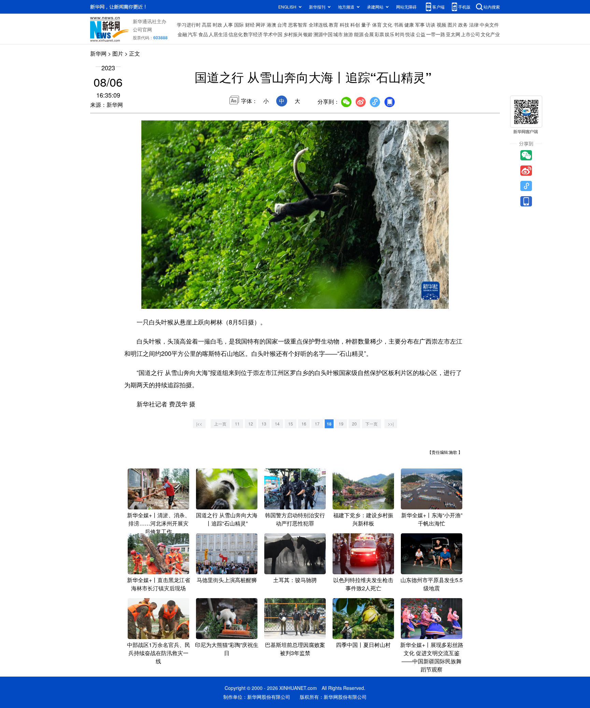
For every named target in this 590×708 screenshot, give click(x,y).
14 (277, 424)
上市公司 (470, 34)
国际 (239, 24)
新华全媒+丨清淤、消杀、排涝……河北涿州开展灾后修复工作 (158, 523)
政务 (463, 24)
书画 (398, 24)
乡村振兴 (293, 34)
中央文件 (489, 24)
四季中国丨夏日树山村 (363, 645)
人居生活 (218, 34)
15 (290, 424)
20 (354, 424)
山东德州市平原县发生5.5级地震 (432, 584)
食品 (203, 34)
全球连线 (318, 24)
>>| (391, 424)
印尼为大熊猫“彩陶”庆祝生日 (226, 649)
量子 (366, 24)
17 (317, 424)
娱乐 (389, 34)
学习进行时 (189, 24)
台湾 (282, 24)
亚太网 (453, 34)
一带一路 (435, 34)
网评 (260, 24)
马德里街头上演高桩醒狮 (227, 580)
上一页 (220, 424)
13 (264, 424)
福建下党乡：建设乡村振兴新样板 (363, 519)
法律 (474, 24)
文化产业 (490, 34)
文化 (387, 24)
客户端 (438, 7)
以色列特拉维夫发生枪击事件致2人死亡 (363, 584)
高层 (206, 24)
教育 (333, 24)
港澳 (271, 24)
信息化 (235, 34)
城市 (338, 34)
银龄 (308, 34)
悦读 (410, 34)
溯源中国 (323, 34)
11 (237, 424)
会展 (369, 34)
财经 (250, 24)
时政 (217, 24)
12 (250, 424)
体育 (377, 24)
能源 (359, 34)
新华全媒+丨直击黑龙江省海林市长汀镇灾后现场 (158, 584)
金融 (182, 34)
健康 (409, 24)
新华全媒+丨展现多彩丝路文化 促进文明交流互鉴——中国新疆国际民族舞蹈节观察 (431, 657)
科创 (355, 24)
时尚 (400, 34)
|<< (199, 424)
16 (303, 424)
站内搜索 (491, 7)
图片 (452, 24)
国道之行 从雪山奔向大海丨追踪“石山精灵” (226, 519)
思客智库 (297, 24)
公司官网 (142, 29)
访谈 (430, 24)
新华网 (98, 53)
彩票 (379, 34)
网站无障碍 (406, 7)
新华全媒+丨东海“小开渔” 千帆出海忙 (431, 519)
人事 (228, 24)
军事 (420, 24)
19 (341, 424)
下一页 (371, 424)
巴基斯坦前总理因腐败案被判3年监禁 (295, 649)
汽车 (192, 34)
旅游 (348, 34)
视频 (441, 24)
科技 (344, 24)
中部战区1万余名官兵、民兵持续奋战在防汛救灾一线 (158, 653)
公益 (420, 34)
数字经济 (253, 34)
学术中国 (272, 34)
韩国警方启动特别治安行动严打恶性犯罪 (295, 519)
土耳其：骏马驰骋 (295, 580)
